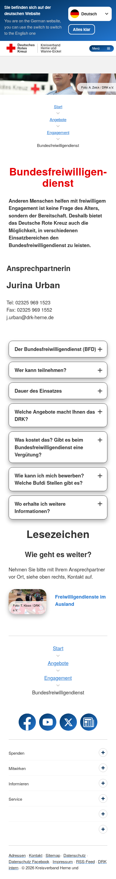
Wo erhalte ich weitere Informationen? (40, 507)
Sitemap (53, 855)
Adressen (17, 855)
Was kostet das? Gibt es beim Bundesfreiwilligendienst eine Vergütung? (49, 447)
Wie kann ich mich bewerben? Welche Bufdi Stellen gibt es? (49, 479)
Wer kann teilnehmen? (40, 370)
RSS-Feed (85, 861)
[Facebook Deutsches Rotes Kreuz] (27, 722)
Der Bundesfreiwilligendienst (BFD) (55, 349)
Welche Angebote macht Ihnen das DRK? (55, 415)
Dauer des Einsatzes (38, 390)
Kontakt (35, 855)
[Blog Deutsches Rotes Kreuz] (88, 722)
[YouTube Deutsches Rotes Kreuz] (47, 722)
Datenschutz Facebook (29, 861)
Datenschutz (74, 855)
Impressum (63, 861)
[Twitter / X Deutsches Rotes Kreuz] (68, 722)
